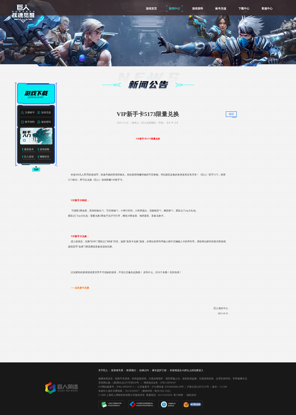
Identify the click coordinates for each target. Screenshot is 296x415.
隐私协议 (191, 395)
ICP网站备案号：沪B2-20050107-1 (116, 387)
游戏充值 (46, 112)
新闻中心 (174, 8)
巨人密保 (29, 156)
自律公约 (144, 370)
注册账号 (30, 112)
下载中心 (243, 8)
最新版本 (29, 149)
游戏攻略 (44, 149)
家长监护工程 (159, 370)
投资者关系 (117, 370)
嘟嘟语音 (44, 156)
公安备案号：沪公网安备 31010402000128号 (160, 387)
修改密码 (46, 122)
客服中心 (267, 8)
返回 (231, 114)
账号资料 (30, 122)
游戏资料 (197, 8)
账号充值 (220, 8)
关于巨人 (103, 370)
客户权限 (178, 395)
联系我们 (131, 370)
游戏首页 (151, 8)
